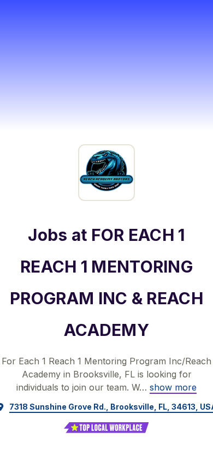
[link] (173, 387)
